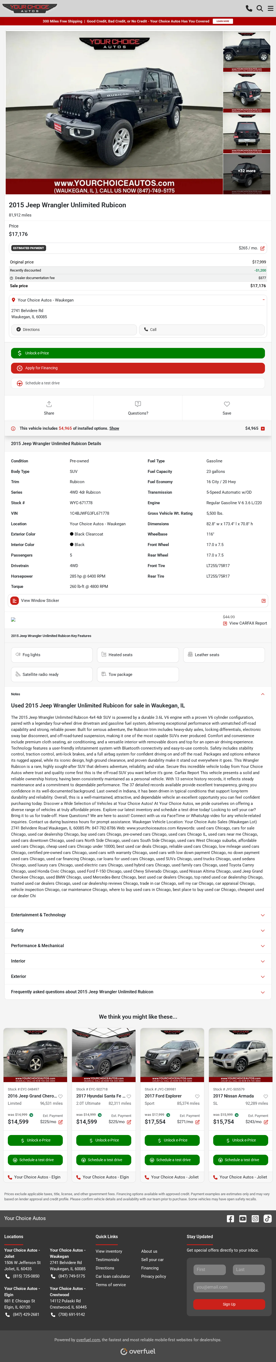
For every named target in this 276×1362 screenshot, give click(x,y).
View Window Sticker (40, 600)
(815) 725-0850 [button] (26, 1276)
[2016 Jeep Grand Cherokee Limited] (35, 1055)
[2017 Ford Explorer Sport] (172, 1055)
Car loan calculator (113, 1276)
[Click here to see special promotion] (138, 21)
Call (153, 329)
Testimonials (107, 1259)
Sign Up (229, 1304)
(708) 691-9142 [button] (71, 1314)
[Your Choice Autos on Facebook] (228, 1218)
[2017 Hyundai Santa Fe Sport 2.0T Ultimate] (104, 1055)
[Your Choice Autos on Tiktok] (265, 1218)
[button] (249, 8)
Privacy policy (153, 1276)
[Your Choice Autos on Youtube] (240, 1218)
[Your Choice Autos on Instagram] (253, 1218)
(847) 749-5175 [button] (71, 1276)
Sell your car (152, 1259)
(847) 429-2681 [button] (26, 1314)
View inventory (109, 1251)
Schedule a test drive (42, 383)
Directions (31, 329)
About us (149, 1251)
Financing (149, 1268)
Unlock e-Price (37, 353)
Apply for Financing (41, 368)
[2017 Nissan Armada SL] (240, 1055)
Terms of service (111, 1284)
